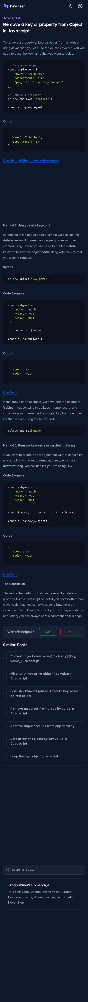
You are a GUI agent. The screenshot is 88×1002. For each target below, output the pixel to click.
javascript (11, 18)
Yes (48, 631)
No (69, 631)
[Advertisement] (33, 192)
